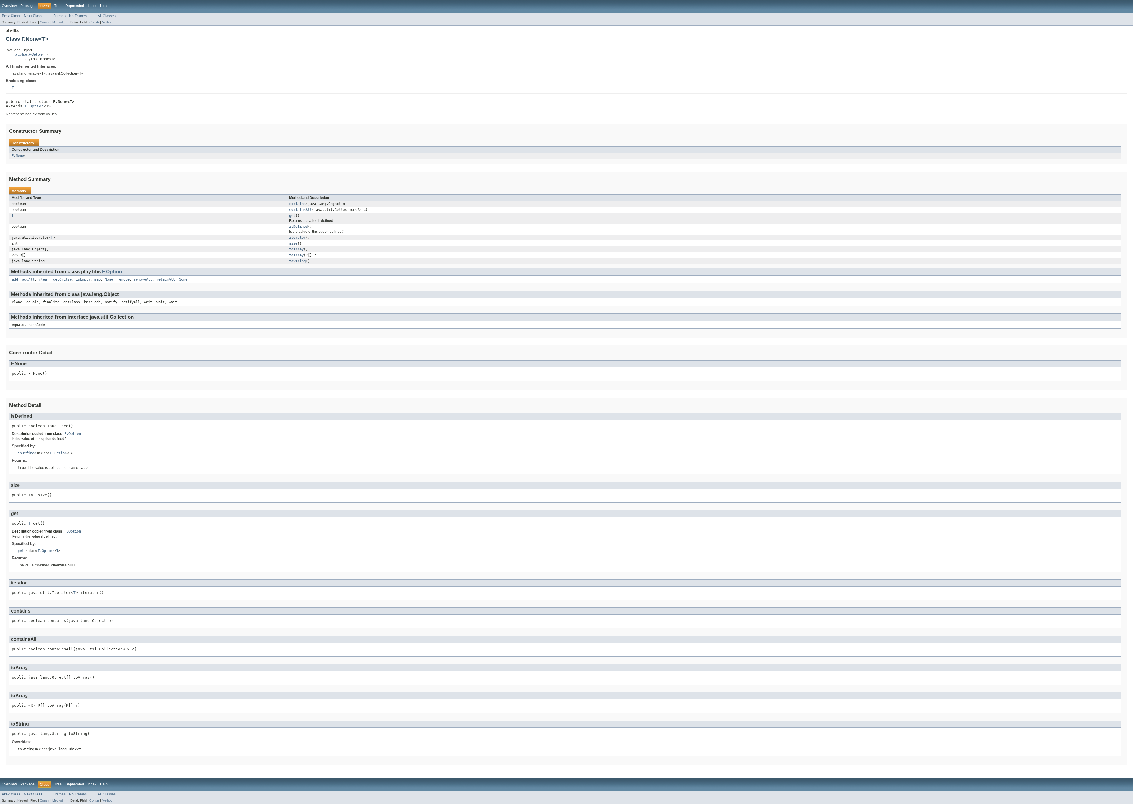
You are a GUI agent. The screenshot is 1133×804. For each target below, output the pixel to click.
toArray (296, 249)
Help (104, 6)
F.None (18, 156)
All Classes (107, 16)
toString (297, 261)
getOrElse (62, 279)
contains (297, 204)
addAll (28, 279)
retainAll (165, 279)
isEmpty (83, 279)
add (15, 279)
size (293, 243)
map (97, 279)
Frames (59, 16)
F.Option (34, 106)
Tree (58, 6)
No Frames (78, 16)
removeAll (143, 279)
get (292, 216)
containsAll (300, 210)
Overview (9, 6)
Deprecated (74, 6)
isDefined (298, 227)
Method (57, 22)
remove (123, 279)
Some (183, 279)
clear (44, 279)
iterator (297, 237)
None (109, 279)
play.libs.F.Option (28, 55)
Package (27, 6)
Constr (45, 22)
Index (92, 6)
